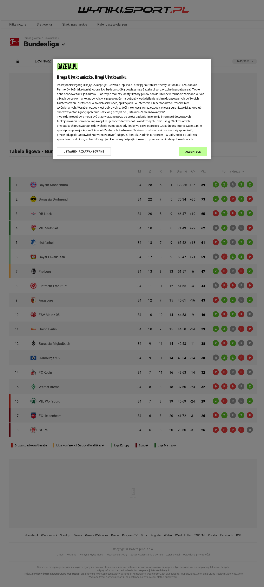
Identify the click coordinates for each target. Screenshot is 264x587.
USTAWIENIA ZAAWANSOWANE (84, 151)
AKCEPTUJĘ (193, 151)
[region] (132, 109)
